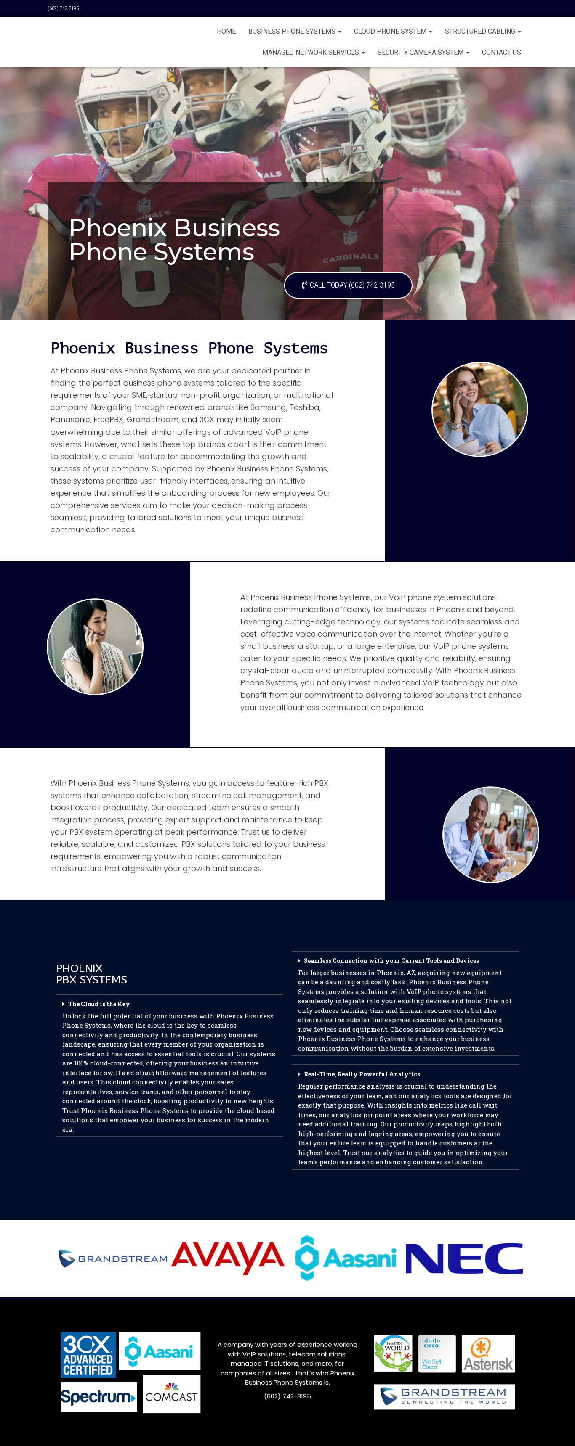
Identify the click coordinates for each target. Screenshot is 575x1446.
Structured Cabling (481, 31)
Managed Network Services (311, 52)
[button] (169, 1063)
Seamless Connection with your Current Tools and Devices (404, 1004)
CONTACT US (501, 52)
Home (226, 31)
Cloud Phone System (391, 31)
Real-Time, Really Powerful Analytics (405, 1118)
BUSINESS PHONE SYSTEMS (292, 31)
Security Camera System (421, 52)
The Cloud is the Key (168, 1067)
